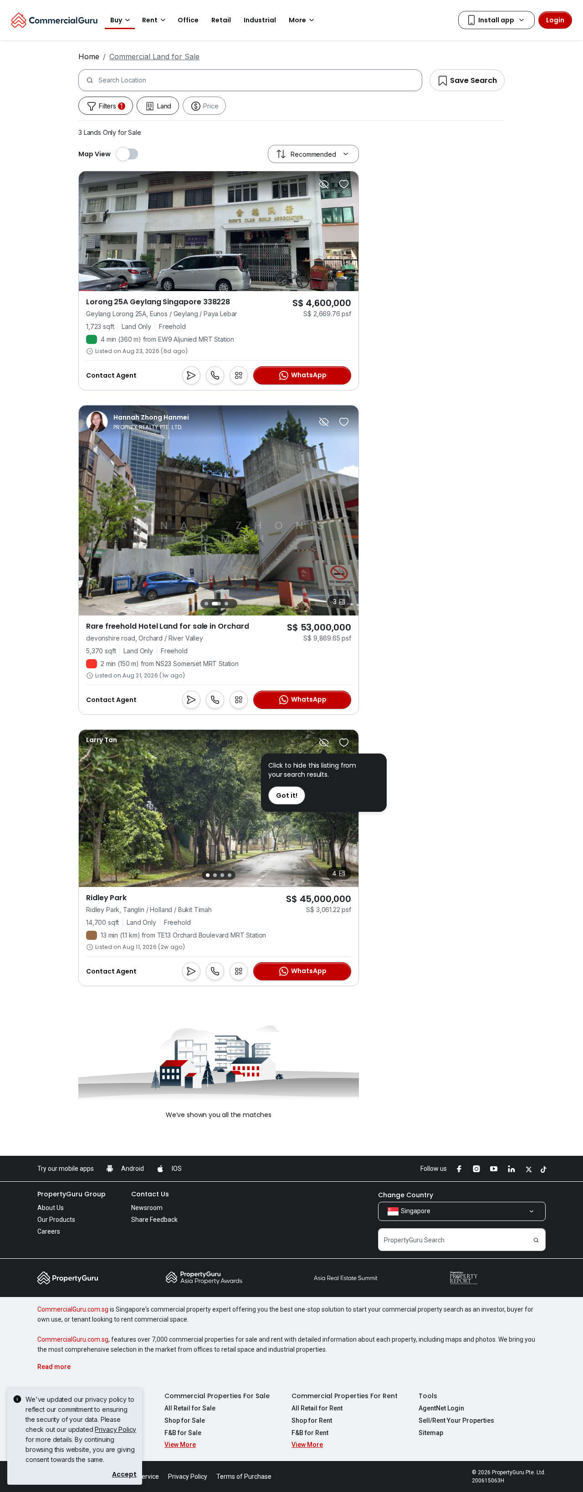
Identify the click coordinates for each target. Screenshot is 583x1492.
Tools (428, 1395)
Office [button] (188, 20)
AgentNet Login (441, 1408)
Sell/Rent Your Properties (456, 1420)
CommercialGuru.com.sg (72, 1309)
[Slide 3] (226, 603)
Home (88, 56)
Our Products (56, 1219)
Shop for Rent (312, 1420)
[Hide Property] (324, 184)
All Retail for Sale (189, 1408)
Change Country (405, 1195)
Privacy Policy (115, 1429)
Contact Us (150, 1194)
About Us (50, 1207)
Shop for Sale (184, 1420)
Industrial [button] (260, 20)
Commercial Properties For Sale (217, 1395)
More (297, 20)
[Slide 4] (229, 875)
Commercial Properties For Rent (345, 1395)
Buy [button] (116, 20)
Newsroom (147, 1207)
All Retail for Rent (317, 1408)
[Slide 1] (206, 603)
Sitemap (431, 1432)
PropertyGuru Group (71, 1194)
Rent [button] (150, 20)
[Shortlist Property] (344, 184)
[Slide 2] (216, 603)
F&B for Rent (310, 1432)
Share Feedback (154, 1219)
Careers (48, 1231)
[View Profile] (137, 422)
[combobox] (260, 80)
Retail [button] (221, 20)
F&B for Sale (182, 1432)
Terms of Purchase (243, 1476)
